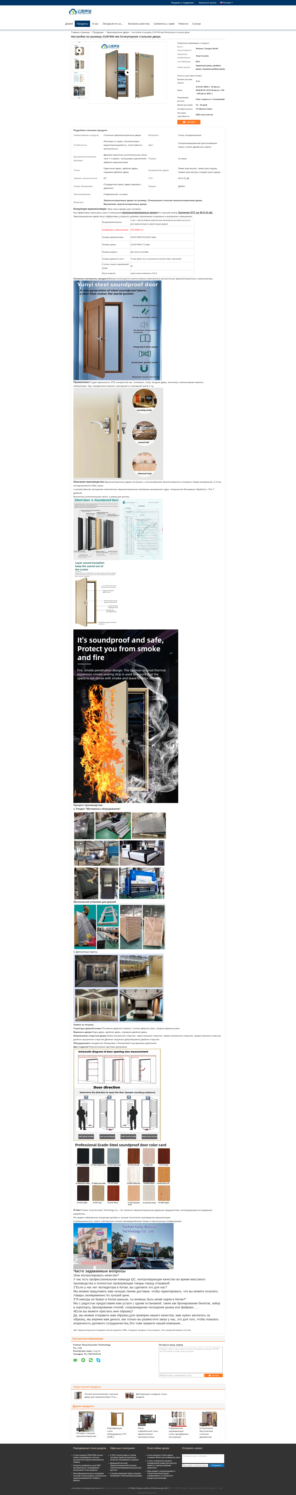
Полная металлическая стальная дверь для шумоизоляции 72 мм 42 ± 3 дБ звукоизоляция (101, 1397)
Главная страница (80, 32)
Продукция (98, 32)
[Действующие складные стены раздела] (129, 1395)
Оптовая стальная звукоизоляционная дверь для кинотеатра (86, 1437)
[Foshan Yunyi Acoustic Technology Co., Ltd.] (81, 11)
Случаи (196, 23)
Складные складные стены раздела (144, 1330)
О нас (95, 23)
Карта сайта (143, 1488)
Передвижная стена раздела (89, 1448)
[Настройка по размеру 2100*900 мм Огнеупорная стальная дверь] (79, 64)
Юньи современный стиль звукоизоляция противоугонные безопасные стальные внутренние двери (148, 1437)
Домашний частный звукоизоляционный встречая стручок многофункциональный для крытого (125, 1466)
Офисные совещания (122, 1448)
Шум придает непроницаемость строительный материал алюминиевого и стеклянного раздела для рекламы (161, 1474)
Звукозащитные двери (118, 32)
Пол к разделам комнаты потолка (176, 1330)
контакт (191, 122)
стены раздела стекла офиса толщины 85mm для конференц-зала (163, 1456)
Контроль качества (139, 23)
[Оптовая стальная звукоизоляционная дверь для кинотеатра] (86, 1421)
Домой (69, 23)
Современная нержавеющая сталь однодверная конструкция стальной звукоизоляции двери (178, 1437)
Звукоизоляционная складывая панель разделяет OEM (102, 1330)
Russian (227, 2)
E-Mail (132, 1488)
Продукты (82, 23)
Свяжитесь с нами (164, 23)
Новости (183, 23)
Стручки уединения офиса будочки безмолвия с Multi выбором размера (126, 1474)
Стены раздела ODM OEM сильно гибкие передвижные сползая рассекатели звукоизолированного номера (88, 1458)
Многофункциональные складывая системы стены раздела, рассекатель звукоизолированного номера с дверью (89, 1476)
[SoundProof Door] (127, 72)
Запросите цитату (207, 2)
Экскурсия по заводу (114, 23)
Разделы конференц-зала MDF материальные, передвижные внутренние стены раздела (87, 1467)
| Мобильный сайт (159, 1488)
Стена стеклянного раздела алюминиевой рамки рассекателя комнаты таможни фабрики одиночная (162, 1464)
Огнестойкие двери (158, 1448)
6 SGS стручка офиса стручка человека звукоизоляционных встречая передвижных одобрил (124, 1457)
